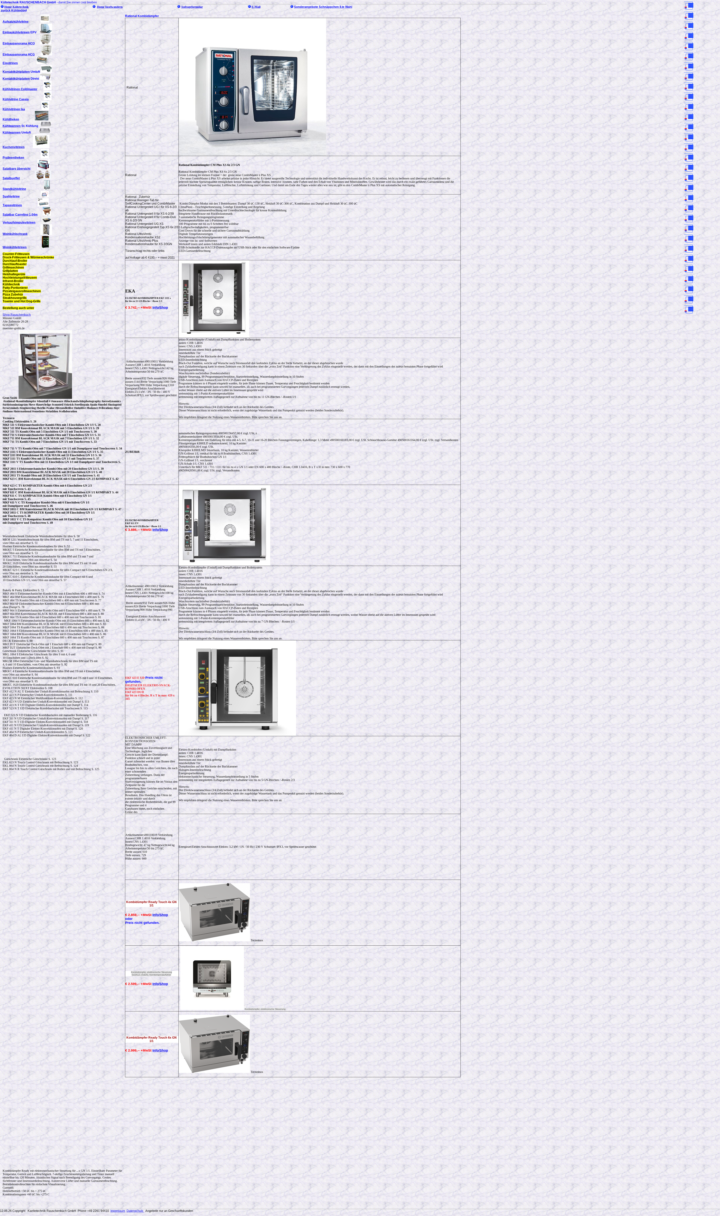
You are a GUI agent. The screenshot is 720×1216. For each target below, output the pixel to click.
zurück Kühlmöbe (13, 10)
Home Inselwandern (110, 6)
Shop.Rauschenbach (17, 314)
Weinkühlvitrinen (15, 247)
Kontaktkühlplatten (16, 71)
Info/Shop (160, 307)
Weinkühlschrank (15, 234)
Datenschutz (135, 1210)
